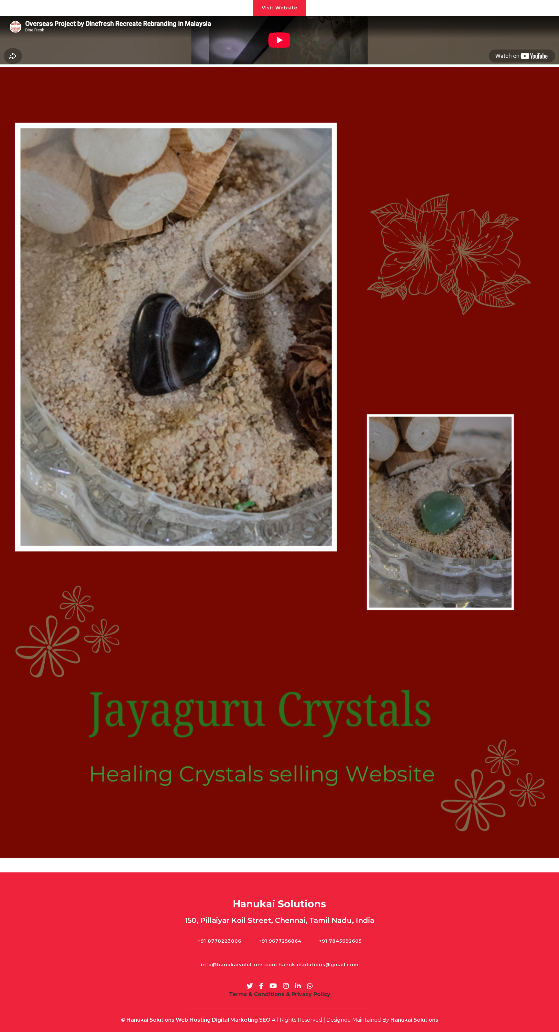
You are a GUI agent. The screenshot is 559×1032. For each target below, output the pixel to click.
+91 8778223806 (219, 941)
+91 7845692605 (340, 941)
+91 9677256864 (280, 941)
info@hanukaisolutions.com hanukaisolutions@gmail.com (279, 965)
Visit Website (279, 8)
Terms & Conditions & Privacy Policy (279, 994)
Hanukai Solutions (414, 1020)
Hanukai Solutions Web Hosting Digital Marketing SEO (198, 1020)
